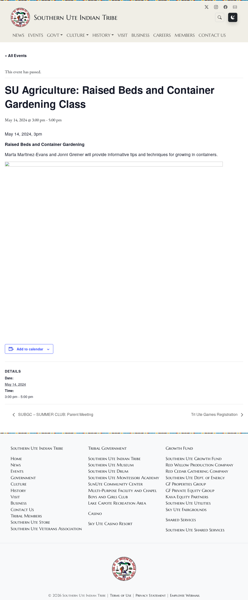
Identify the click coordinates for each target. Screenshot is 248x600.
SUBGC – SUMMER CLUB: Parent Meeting (55, 414)
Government (23, 477)
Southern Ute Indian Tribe (114, 458)
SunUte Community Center (115, 484)
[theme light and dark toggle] (232, 17)
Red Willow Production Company (199, 465)
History (18, 490)
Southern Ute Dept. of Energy (195, 477)
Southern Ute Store (30, 522)
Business (140, 35)
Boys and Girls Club (108, 496)
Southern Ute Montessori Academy (123, 477)
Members (185, 35)
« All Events (16, 55)
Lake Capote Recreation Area (117, 503)
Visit (123, 35)
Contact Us (212, 35)
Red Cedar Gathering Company (197, 471)
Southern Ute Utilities (188, 503)
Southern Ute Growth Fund (194, 458)
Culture (19, 484)
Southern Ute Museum (111, 465)
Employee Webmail (185, 595)
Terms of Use (120, 595)
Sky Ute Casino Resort (110, 523)
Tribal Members (26, 516)
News (18, 35)
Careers (162, 35)
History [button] (101, 35)
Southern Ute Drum (108, 471)
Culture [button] (76, 35)
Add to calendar (30, 349)
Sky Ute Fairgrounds (186, 509)
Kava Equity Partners (187, 496)
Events (35, 35)
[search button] (219, 17)
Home (16, 458)
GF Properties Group (186, 484)
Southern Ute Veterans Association (46, 528)
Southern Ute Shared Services (195, 530)
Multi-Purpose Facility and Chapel (122, 490)
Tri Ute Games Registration (215, 414)
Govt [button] (53, 35)
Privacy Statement (151, 595)
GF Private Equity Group (190, 490)
